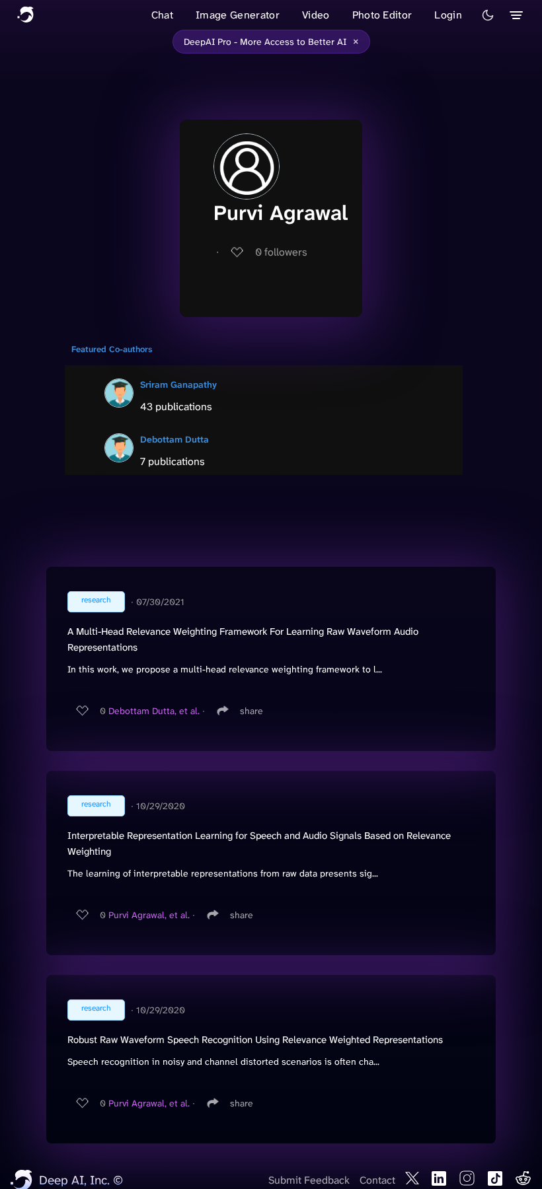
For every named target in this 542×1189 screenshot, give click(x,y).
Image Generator (238, 15)
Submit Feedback (309, 1180)
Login (448, 15)
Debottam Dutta (174, 439)
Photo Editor (382, 15)
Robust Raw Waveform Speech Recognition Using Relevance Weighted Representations (255, 1039)
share (251, 711)
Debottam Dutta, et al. (154, 711)
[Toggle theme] (487, 15)
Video (316, 15)
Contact (377, 1180)
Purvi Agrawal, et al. (149, 915)
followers (281, 252)
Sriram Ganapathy (178, 384)
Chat (162, 15)
